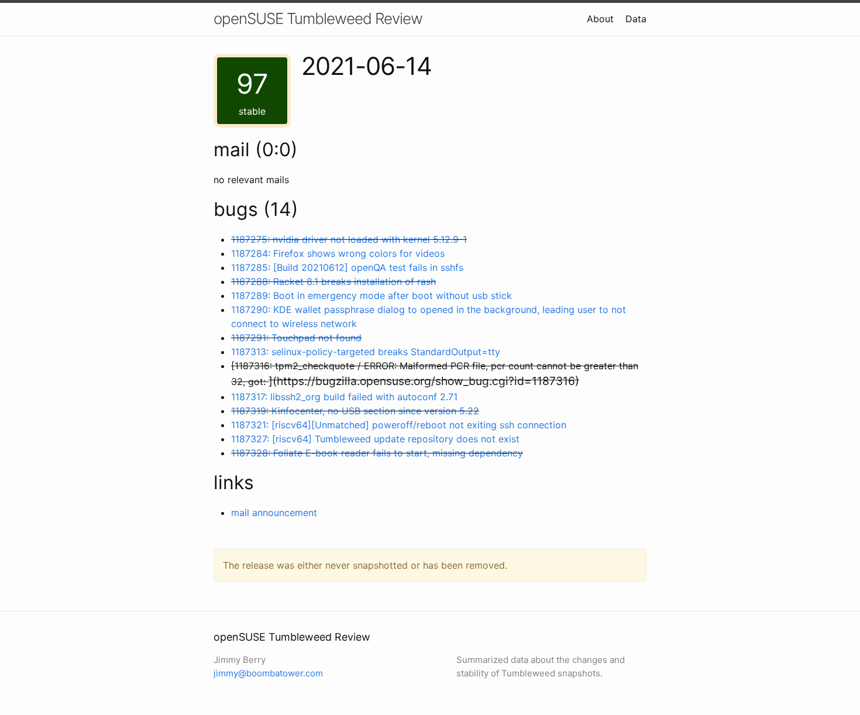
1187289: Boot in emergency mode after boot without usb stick (371, 295)
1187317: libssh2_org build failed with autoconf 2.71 (344, 397)
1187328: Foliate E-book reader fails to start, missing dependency (377, 453)
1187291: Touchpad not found (296, 337)
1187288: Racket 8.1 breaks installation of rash (333, 281)
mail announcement (274, 512)
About (600, 19)
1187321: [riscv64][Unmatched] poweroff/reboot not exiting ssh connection (398, 425)
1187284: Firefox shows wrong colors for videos (338, 253)
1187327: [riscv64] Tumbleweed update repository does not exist (375, 439)
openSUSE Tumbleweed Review (318, 18)
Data (635, 19)
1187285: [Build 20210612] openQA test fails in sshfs (347, 267)
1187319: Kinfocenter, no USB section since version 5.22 (355, 411)
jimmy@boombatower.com (268, 673)
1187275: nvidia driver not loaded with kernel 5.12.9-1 (349, 239)
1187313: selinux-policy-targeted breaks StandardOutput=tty (365, 352)
